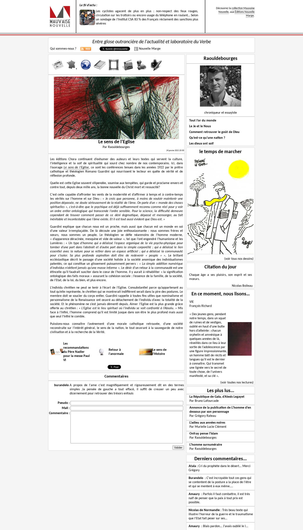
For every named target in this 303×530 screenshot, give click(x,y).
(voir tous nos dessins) (239, 259)
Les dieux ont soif (201, 143)
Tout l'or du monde (202, 120)
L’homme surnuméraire (205, 444)
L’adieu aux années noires (207, 422)
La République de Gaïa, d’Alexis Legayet (216, 396)
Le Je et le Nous (200, 126)
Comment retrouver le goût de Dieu (214, 132)
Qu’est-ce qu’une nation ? (207, 138)
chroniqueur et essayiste (220, 112)
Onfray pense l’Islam (203, 433)
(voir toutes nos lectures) (237, 382)
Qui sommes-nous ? (63, 48)
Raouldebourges (220, 58)
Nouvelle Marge (149, 48)
